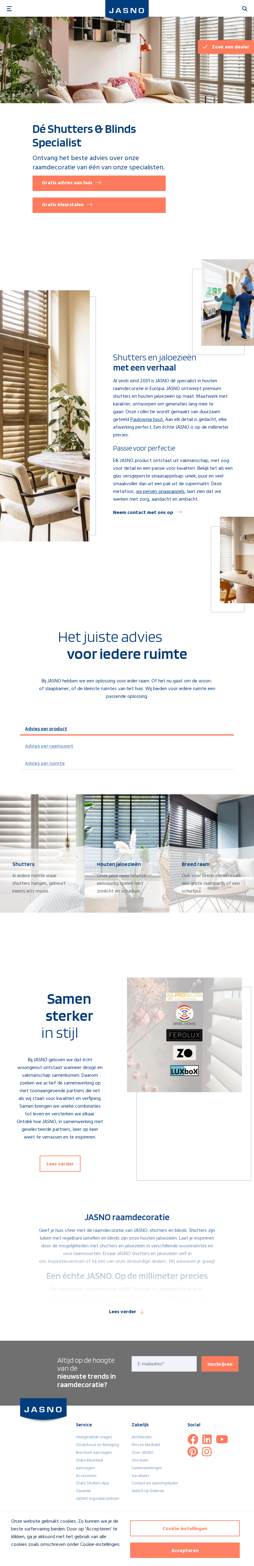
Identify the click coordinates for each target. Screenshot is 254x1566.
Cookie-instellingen (185, 1529)
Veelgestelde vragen (94, 1437)
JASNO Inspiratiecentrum (97, 1499)
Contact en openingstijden (155, 1483)
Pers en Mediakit (146, 1445)
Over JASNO (142, 1452)
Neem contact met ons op (143, 513)
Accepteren (185, 1551)
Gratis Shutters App (92, 1483)
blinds (181, 1231)
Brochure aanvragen (94, 1452)
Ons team (140, 1460)
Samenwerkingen (147, 1468)
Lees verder (60, 1164)
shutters (158, 1231)
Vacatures (140, 1476)
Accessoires (86, 1476)
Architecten (142, 1437)
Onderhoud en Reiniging (97, 1445)
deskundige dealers (146, 1262)
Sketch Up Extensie (148, 1491)
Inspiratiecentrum (66, 1262)
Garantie (83, 1491)
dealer (230, 47)
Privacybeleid (20, 1556)
